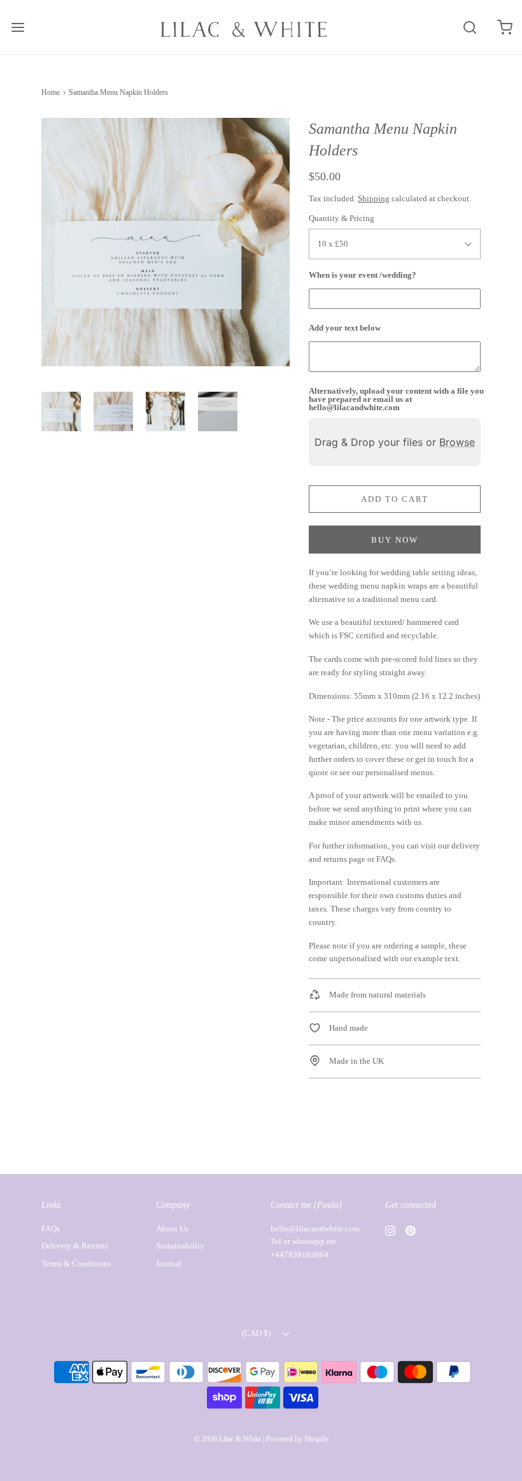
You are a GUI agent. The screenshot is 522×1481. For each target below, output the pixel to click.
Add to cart (394, 499)
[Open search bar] (469, 27)
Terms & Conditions (76, 1263)
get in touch (435, 759)
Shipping (374, 198)
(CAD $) (257, 1333)
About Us (172, 1228)
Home (50, 92)
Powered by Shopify (297, 1438)
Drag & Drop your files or (394, 442)
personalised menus (399, 772)
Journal (168, 1263)
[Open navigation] (17, 27)
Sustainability (180, 1245)
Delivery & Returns (74, 1245)
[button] (61, 411)
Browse (457, 442)
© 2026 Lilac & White (227, 1438)
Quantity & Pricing (341, 218)
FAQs (385, 859)
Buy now (394, 540)
